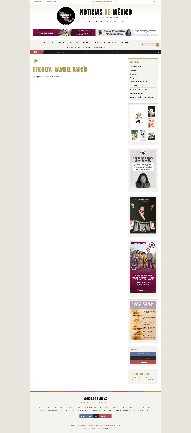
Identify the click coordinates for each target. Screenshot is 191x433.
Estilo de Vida (111, 42)
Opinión (87, 47)
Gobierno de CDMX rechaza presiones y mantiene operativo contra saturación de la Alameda (145, 52)
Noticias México (106, 12)
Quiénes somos (135, 66)
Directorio (133, 74)
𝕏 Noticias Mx (143, 358)
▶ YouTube (143, 362)
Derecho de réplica (123, 410)
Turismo (85, 42)
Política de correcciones (138, 81)
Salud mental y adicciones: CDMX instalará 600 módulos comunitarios (90, 52)
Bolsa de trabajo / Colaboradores (141, 97)
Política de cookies (142, 410)
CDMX (52, 42)
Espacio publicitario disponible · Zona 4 (143, 376)
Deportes (125, 42)
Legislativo (99, 47)
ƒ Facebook (143, 354)
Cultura (97, 42)
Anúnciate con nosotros (138, 89)
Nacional (62, 42)
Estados (74, 42)
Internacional (73, 47)
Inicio (43, 42)
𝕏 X (96, 416)
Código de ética (135, 78)
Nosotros (133, 70)
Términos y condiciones (102, 410)
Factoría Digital (105, 428)
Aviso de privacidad (137, 93)
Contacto (133, 85)
